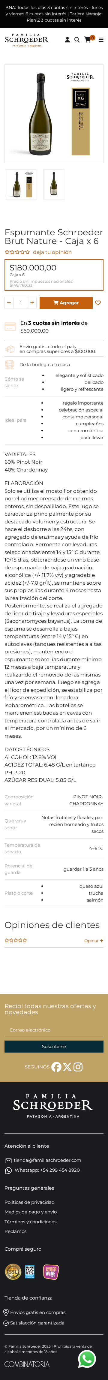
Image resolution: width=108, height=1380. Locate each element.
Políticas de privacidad (29, 1202)
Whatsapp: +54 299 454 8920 (47, 1170)
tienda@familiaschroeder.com (47, 1160)
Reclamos (15, 1231)
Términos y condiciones (30, 1222)
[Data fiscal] (30, 1271)
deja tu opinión (52, 252)
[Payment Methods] (13, 1271)
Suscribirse (54, 1046)
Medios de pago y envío (30, 1212)
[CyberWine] (51, 1271)
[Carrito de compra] (87, 40)
